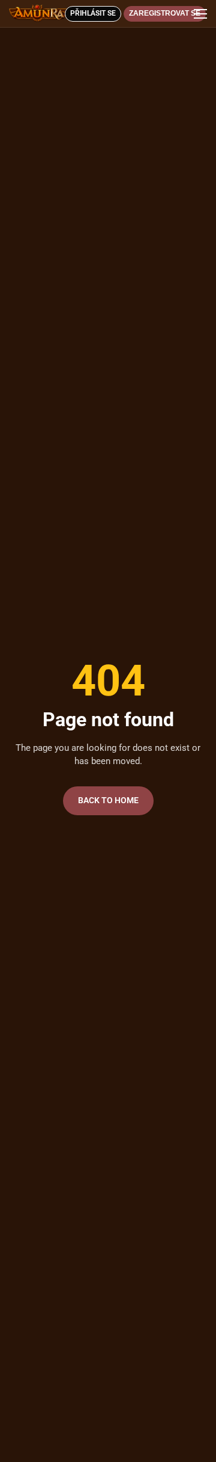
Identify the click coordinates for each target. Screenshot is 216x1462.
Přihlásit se (93, 13)
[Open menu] (198, 13)
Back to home (108, 800)
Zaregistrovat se (164, 13)
